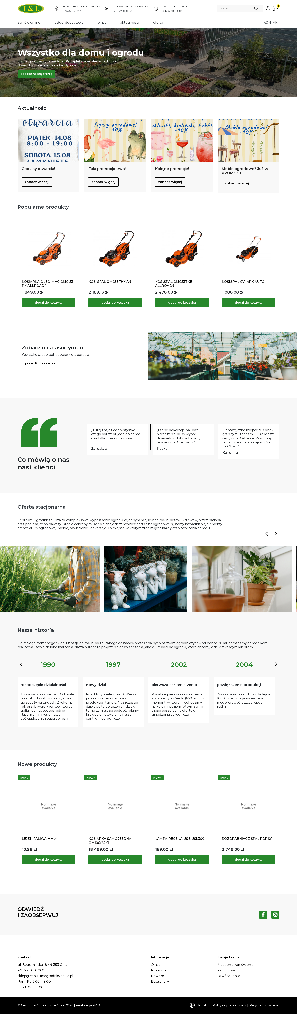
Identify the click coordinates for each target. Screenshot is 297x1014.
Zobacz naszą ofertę (36, 74)
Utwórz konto (229, 976)
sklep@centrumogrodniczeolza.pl (45, 976)
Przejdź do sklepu (40, 363)
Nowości (157, 976)
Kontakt (271, 22)
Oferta (158, 22)
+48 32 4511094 (72, 10)
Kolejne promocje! (172, 169)
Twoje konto (228, 957)
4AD (96, 1005)
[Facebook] (263, 915)
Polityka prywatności (229, 1005)
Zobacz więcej (37, 182)
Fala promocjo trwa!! (107, 169)
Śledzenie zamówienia (235, 965)
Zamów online (29, 22)
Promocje (159, 970)
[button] (268, 9)
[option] (148, 62)
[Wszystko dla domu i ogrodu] (148, 93)
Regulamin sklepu (264, 1005)
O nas (102, 22)
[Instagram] (275, 915)
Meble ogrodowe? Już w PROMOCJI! (245, 171)
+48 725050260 (123, 10)
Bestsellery (160, 981)
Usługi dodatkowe (69, 22)
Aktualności (129, 22)
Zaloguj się (226, 970)
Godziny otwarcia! (38, 169)
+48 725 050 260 (31, 970)
